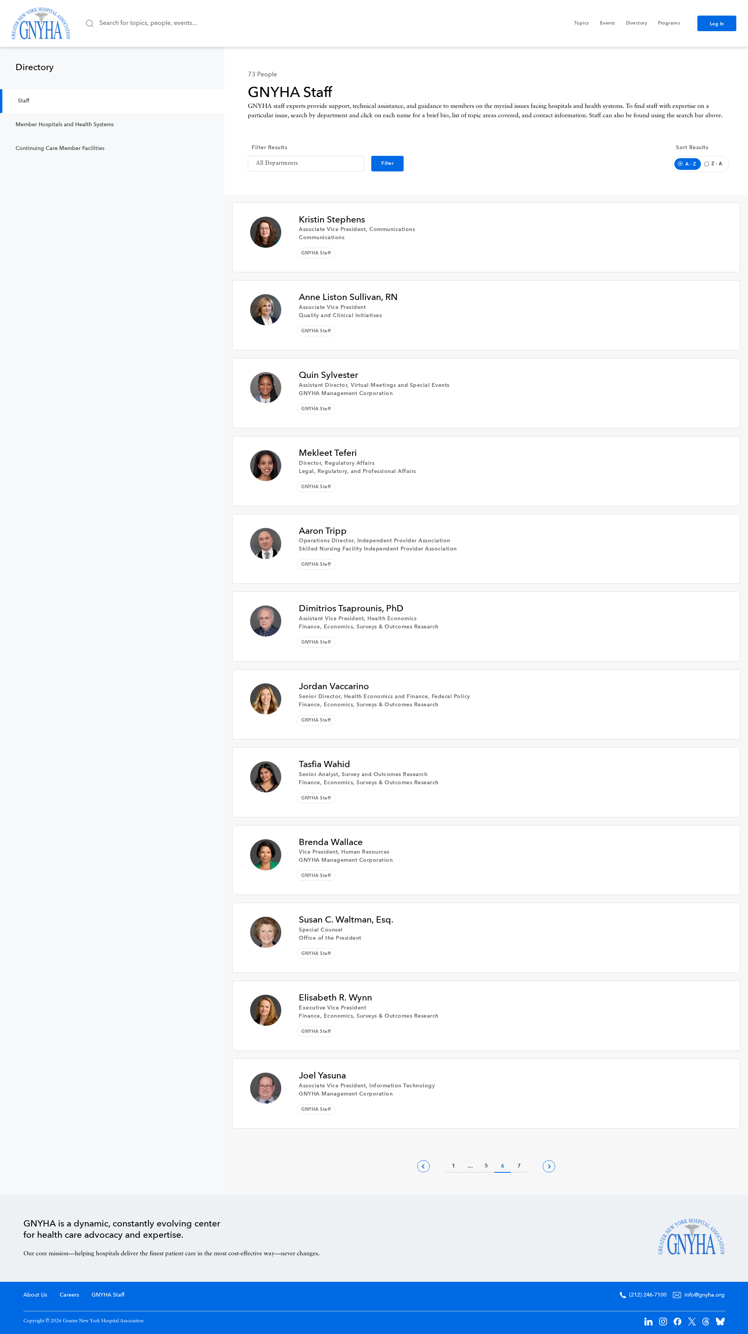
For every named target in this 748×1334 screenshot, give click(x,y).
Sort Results (692, 147)
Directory (636, 23)
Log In (717, 24)
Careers (69, 1295)
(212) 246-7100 (648, 1295)
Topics (581, 23)
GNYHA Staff (108, 1295)
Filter (387, 163)
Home (691, 1237)
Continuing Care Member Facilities (60, 148)
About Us (35, 1295)
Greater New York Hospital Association (41, 23)
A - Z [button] (690, 164)
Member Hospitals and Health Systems (65, 124)
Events (607, 23)
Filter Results (269, 147)
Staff (23, 101)
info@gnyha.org (704, 1295)
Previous (423, 1166)
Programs (669, 23)
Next (549, 1166)
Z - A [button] (716, 164)
